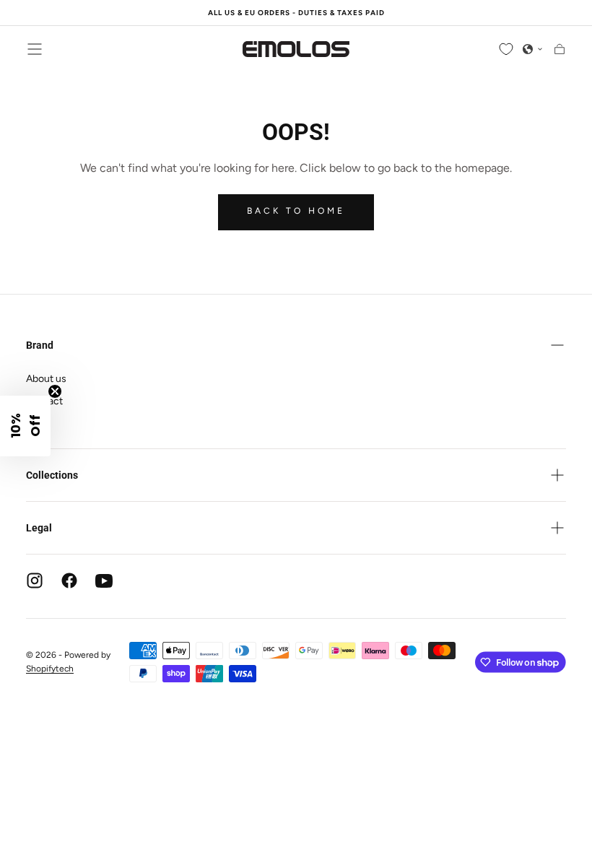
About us (46, 379)
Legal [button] (39, 528)
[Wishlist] (506, 49)
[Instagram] (35, 580)
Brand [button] (39, 345)
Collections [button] (52, 475)
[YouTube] (104, 580)
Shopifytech (50, 669)
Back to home (296, 211)
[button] (34, 49)
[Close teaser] (55, 391)
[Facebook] (69, 580)
